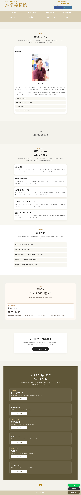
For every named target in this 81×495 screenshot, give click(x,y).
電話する (74, 488)
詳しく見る (19, 413)
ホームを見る (19, 398)
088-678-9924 (64, 3)
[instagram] (67, 7)
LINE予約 (74, 485)
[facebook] (58, 7)
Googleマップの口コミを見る (40, 349)
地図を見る (73, 492)
